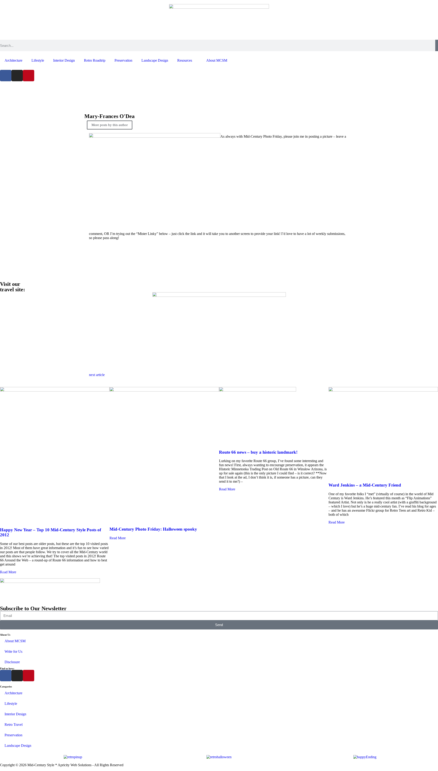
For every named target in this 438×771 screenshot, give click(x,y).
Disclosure (12, 662)
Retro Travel (14, 724)
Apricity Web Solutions (74, 765)
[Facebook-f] (5, 75)
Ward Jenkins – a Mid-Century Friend (364, 485)
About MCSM (216, 60)
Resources (184, 60)
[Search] (436, 45)
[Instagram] (17, 75)
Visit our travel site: (12, 286)
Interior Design (64, 60)
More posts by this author (109, 125)
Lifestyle (37, 60)
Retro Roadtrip (94, 60)
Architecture (13, 60)
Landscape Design (154, 60)
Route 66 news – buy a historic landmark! (258, 452)
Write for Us (13, 651)
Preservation (123, 60)
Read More (8, 572)
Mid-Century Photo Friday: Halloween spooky (153, 529)
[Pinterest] (28, 75)
